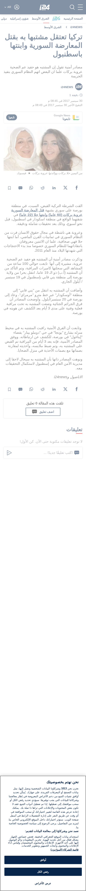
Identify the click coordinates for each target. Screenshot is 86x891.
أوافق (43, 859)
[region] (43, 833)
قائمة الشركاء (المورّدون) (64, 849)
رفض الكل (43, 871)
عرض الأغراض (43, 883)
